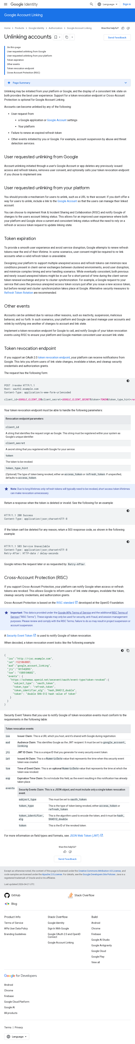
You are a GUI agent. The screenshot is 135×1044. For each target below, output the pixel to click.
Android (95, 922)
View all (95, 962)
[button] (67, 82)
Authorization (55, 28)
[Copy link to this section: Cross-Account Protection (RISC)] (71, 578)
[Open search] (91, 4)
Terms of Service (13, 922)
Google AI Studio (100, 939)
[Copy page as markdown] (67, 37)
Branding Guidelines (15, 934)
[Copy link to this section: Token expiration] (39, 239)
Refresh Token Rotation (18, 292)
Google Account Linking (23, 15)
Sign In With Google (58, 928)
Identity (31, 4)
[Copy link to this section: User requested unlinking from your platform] (93, 188)
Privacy (19, 1027)
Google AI (9, 1007)
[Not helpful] (128, 28)
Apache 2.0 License (52, 874)
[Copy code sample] (128, 650)
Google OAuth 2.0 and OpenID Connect (64, 935)
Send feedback (117, 37)
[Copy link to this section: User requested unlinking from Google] (81, 157)
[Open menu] (5, 4)
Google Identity (36, 28)
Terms (7, 1027)
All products (10, 1013)
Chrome (95, 928)
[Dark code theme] (128, 381)
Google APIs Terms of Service (74, 612)
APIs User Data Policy (16, 928)
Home (7, 28)
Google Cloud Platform (16, 1001)
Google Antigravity (101, 945)
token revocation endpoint (54, 357)
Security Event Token (19, 635)
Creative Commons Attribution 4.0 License (99, 871)
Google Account (56, 120)
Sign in (127, 4)
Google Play (97, 956)
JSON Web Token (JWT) (84, 835)
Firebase (96, 934)
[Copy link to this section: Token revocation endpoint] (59, 349)
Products (19, 28)
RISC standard (65, 602)
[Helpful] (123, 28)
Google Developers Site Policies (99, 874)
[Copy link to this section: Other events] (33, 306)
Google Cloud (98, 951)
